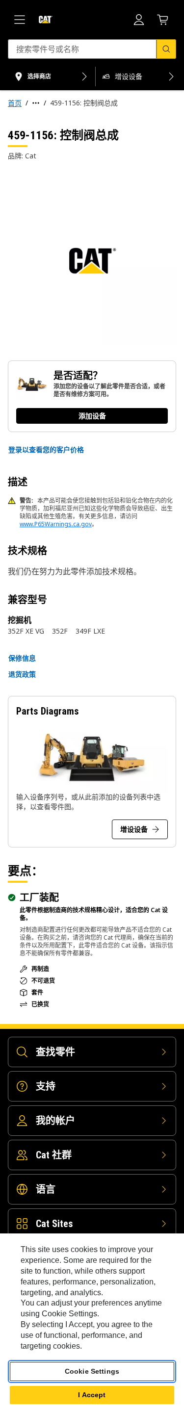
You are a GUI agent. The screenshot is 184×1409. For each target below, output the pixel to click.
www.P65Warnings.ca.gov (56, 524)
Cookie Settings (92, 1371)
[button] (46, 450)
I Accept (91, 1395)
